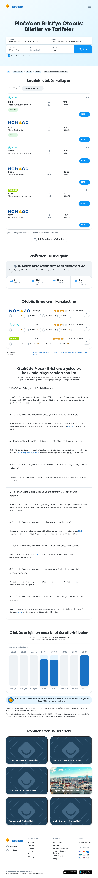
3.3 (69, 330)
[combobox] (23, 40)
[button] (45, 40)
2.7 (68, 344)
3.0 (38, 330)
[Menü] (89, 6)
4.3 (55, 316)
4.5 (55, 330)
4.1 (22, 344)
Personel (16, 316)
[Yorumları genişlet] (87, 314)
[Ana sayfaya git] (14, 6)
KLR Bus (71, 352)
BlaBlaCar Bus (43, 352)
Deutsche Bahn (56, 352)
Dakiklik (32, 316)
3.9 (22, 316)
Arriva (35, 325)
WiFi (64, 316)
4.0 (38, 316)
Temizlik (49, 316)
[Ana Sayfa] (8, 72)
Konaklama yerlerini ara (20, 56)
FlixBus (35, 339)
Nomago (36, 311)
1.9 (68, 316)
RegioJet (78, 352)
